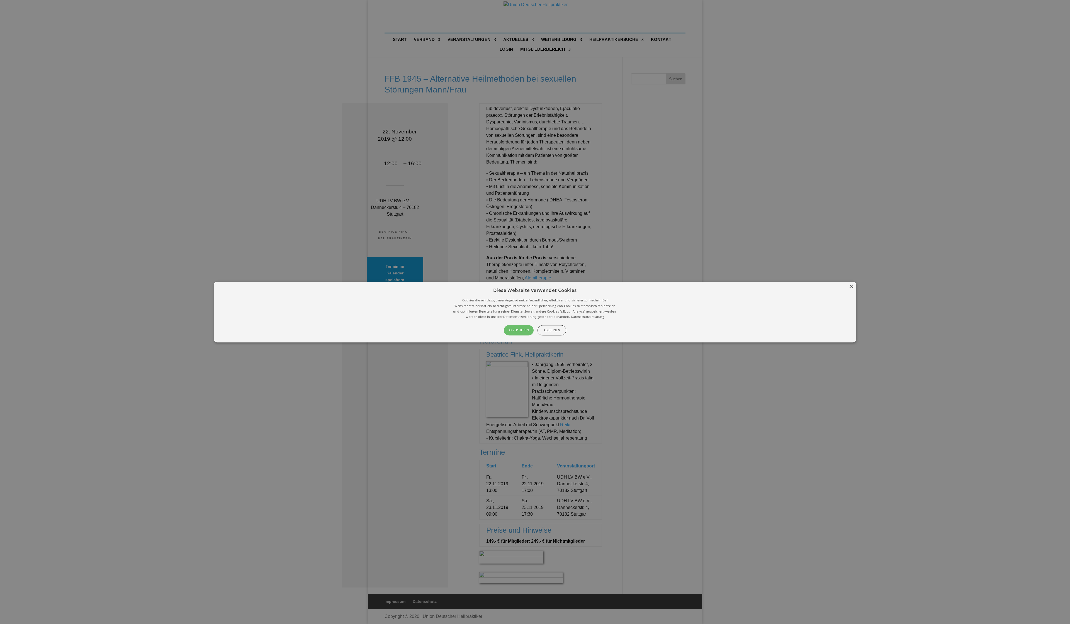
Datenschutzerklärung (587, 317)
